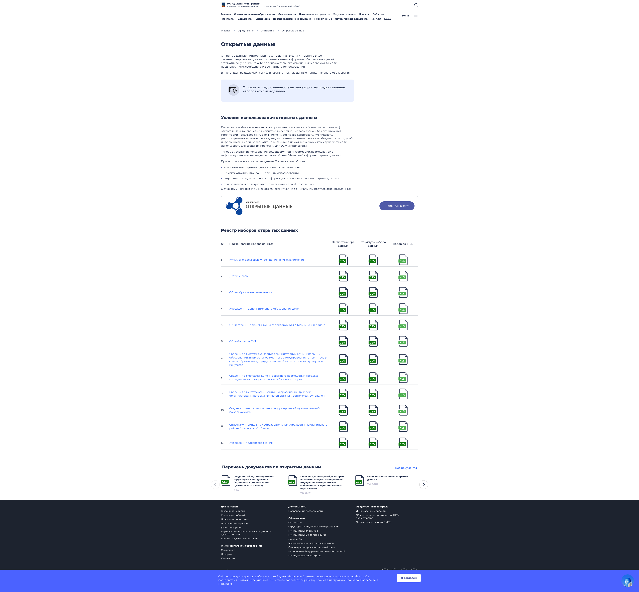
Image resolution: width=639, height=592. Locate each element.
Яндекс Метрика (288, 576)
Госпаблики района (233, 510)
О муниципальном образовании (254, 14)
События (378, 14)
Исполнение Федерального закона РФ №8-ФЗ (316, 551)
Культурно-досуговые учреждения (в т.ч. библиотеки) (266, 259)
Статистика (295, 522)
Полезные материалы (234, 523)
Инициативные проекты (371, 510)
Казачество (228, 558)
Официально (296, 518)
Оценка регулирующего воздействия (311, 547)
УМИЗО (376, 18)
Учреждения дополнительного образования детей (265, 308)
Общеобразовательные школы (251, 292)
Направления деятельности (305, 510)
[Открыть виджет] (627, 580)
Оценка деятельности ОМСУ (373, 522)
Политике (225, 583)
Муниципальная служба (303, 530)
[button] (423, 484)
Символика (228, 550)
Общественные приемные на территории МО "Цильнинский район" (277, 325)
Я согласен (409, 578)
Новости (364, 14)
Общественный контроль (372, 506)
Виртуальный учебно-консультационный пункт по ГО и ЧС (246, 533)
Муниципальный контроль (304, 555)
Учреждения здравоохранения (251, 442)
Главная (226, 14)
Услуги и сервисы (344, 14)
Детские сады (238, 276)
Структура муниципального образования (313, 526)
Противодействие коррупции (292, 18)
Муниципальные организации (307, 534)
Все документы (406, 468)
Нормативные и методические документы (341, 18)
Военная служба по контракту (239, 538)
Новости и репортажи (235, 519)
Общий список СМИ (243, 341)
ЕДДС (387, 18)
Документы (245, 18)
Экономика (263, 18)
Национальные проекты (314, 14)
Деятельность (287, 14)
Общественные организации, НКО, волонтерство (377, 516)
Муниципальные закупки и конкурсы (311, 543)
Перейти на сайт (397, 205)
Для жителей (229, 506)
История (226, 554)
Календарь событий (233, 515)
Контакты (228, 18)
